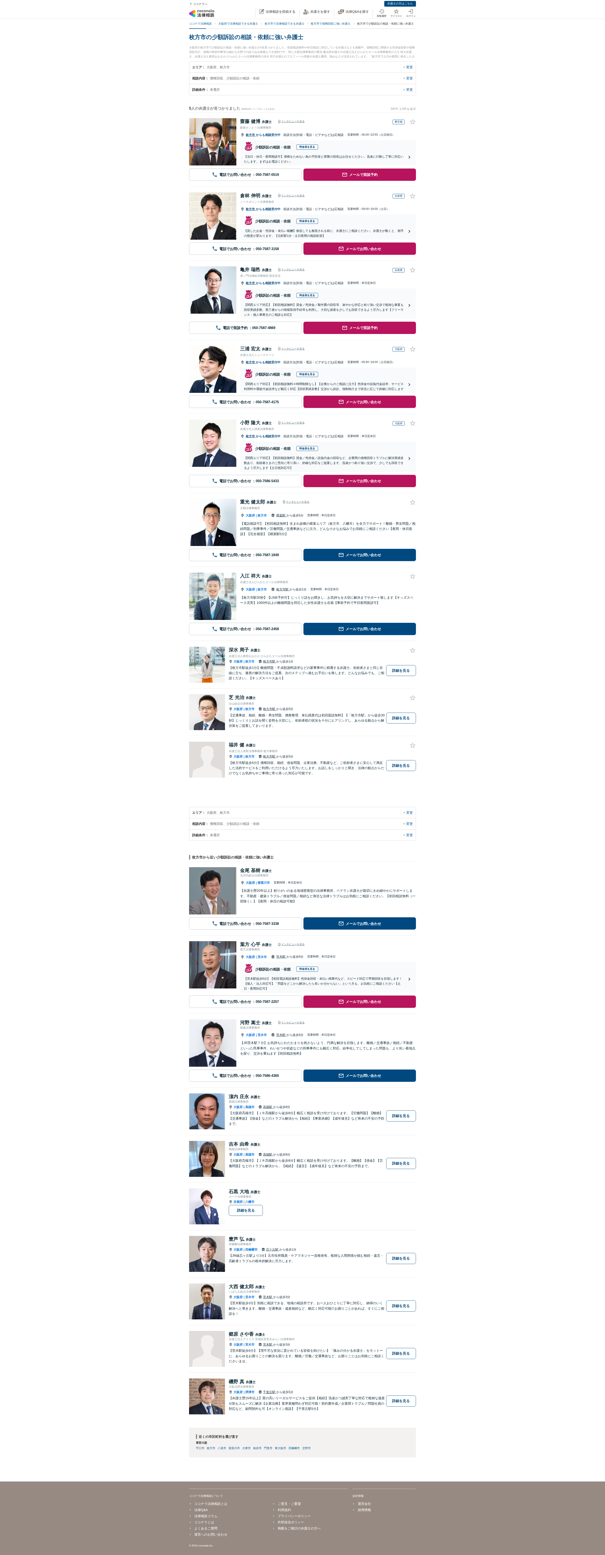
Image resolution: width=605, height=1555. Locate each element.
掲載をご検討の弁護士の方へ (299, 1528)
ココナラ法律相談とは (210, 1504)
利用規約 (284, 1510)
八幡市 (250, 1202)
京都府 (238, 1202)
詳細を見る (401, 670)
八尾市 (222, 1448)
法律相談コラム (205, 1516)
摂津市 (250, 1392)
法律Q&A (201, 1510)
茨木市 (262, 957)
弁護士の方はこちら (400, 3)
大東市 (246, 1448)
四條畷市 (251, 1249)
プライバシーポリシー (294, 1516)
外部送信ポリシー (291, 1522)
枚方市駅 (283, 589)
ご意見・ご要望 (289, 1504)
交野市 (306, 1448)
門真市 (268, 1448)
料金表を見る (307, 146)
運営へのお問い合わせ (210, 1534)
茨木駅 (281, 956)
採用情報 (364, 1510)
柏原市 (257, 1448)
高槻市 (250, 1107)
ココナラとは (204, 1522)
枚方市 (251, 135)
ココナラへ (200, 4)
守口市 (200, 1448)
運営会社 (364, 1504)
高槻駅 (268, 1107)
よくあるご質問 (205, 1528)
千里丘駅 (269, 1392)
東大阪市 (280, 1448)
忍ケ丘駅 (272, 1249)
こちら (271, 109)
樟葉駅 (281, 515)
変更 (409, 67)
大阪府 (250, 515)
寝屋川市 (264, 882)
